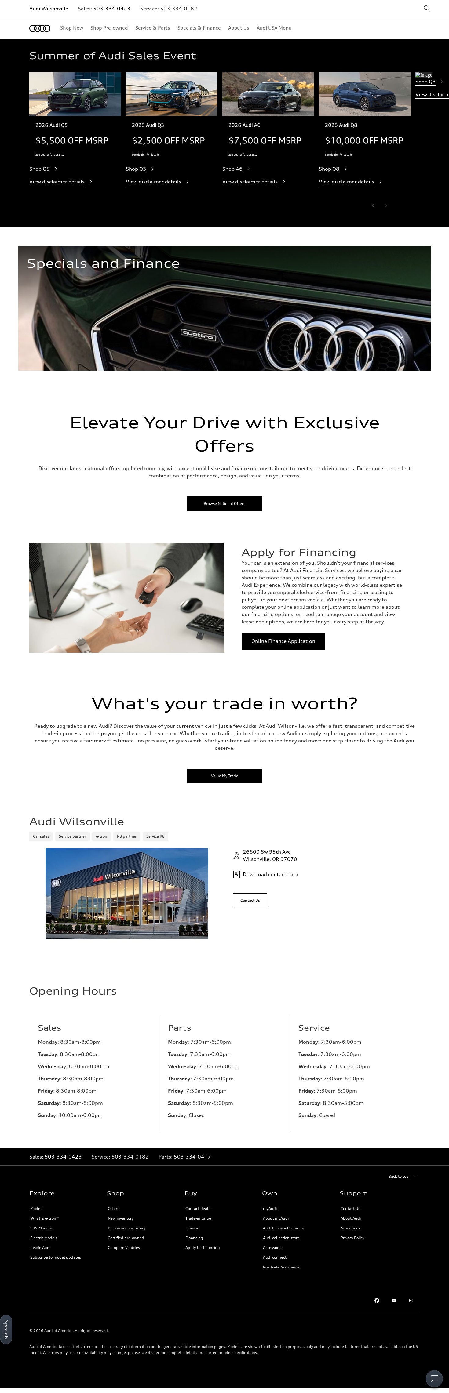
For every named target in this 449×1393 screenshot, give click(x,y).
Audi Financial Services (283, 1228)
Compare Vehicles (124, 1247)
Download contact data (270, 874)
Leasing (192, 1228)
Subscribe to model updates (55, 1257)
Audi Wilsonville (48, 8)
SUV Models (41, 1228)
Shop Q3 (136, 169)
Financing (194, 1237)
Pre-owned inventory (126, 1228)
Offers (113, 1208)
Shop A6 (232, 169)
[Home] (39, 28)
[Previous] (373, 205)
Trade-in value (198, 1218)
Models (36, 1208)
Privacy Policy (352, 1237)
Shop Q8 (329, 169)
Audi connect (275, 1257)
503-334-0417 (192, 1157)
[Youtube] (394, 1300)
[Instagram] (411, 1300)
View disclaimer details (57, 182)
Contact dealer (198, 1208)
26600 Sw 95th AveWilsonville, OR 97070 (270, 855)
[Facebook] (376, 1300)
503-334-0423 (111, 8)
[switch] (434, 1378)
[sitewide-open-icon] (427, 9)
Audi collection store (281, 1237)
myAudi (270, 1208)
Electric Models (43, 1237)
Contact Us (350, 1208)
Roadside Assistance (281, 1267)
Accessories (273, 1247)
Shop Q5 (39, 169)
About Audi (351, 1218)
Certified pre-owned (126, 1237)
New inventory (120, 1218)
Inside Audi (40, 1247)
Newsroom (350, 1228)
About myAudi (276, 1218)
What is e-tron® (44, 1218)
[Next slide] (385, 205)
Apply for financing (202, 1247)
